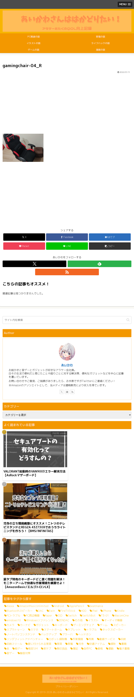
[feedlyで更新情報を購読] (99, 264)
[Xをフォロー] (34, 264)
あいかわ (67, 365)
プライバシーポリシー (67, 686)
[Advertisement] (67, 103)
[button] (110, 246)
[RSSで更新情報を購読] (67, 272)
